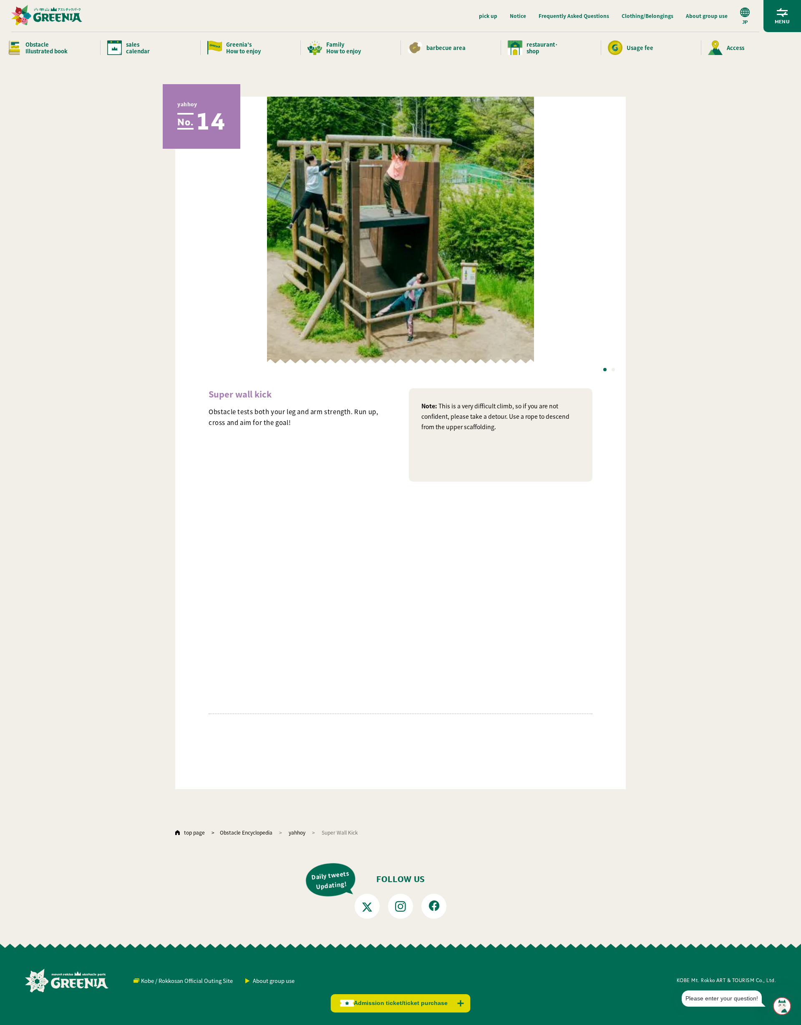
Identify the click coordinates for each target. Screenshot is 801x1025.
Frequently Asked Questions (574, 15)
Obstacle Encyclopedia (246, 832)
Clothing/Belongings (647, 15)
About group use (707, 15)
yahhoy (297, 832)
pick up (488, 15)
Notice (518, 15)
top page (194, 832)
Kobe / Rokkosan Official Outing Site (187, 981)
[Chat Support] (782, 1006)
